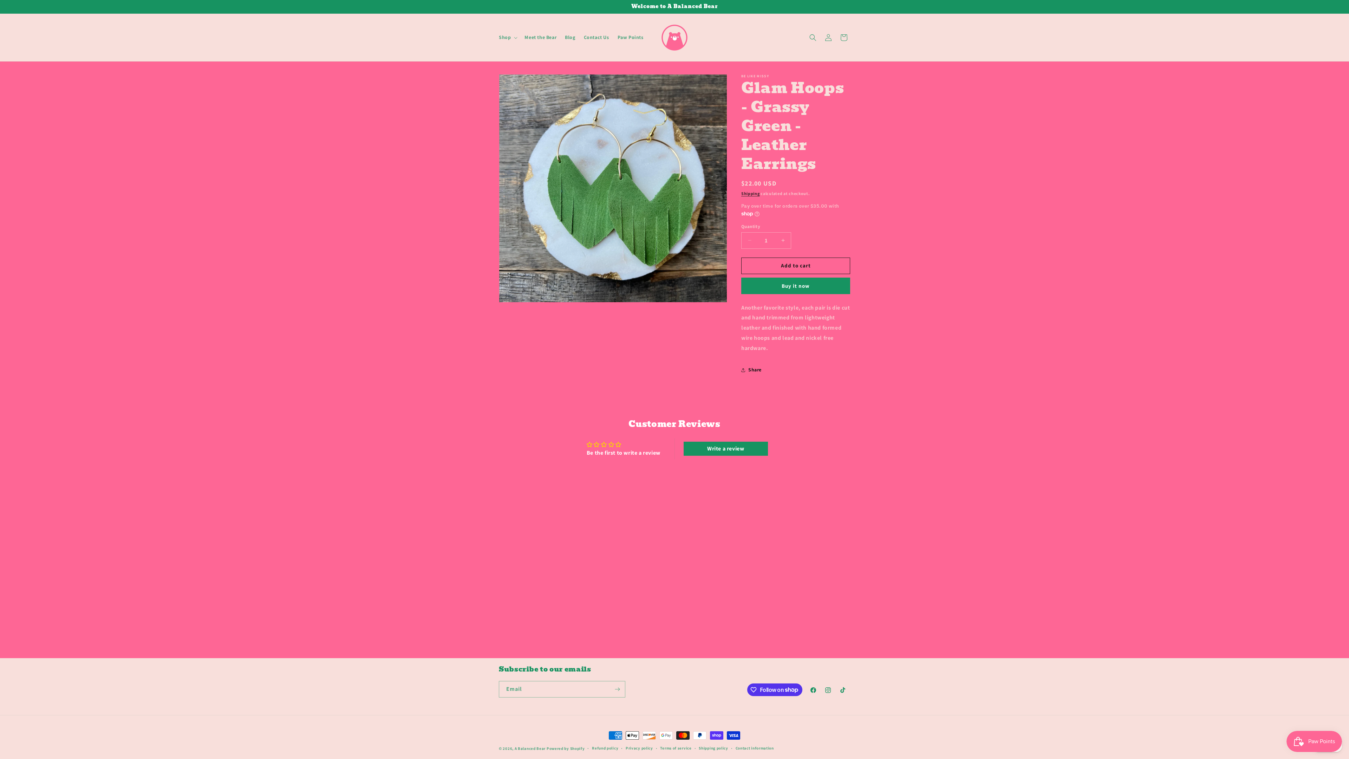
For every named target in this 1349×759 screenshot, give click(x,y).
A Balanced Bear (530, 748)
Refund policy (605, 748)
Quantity (750, 226)
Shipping (750, 193)
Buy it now (796, 286)
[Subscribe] (617, 689)
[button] (507, 37)
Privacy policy (639, 748)
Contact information (755, 748)
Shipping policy (713, 748)
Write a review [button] (725, 448)
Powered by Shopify (566, 748)
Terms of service (675, 748)
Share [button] (755, 369)
